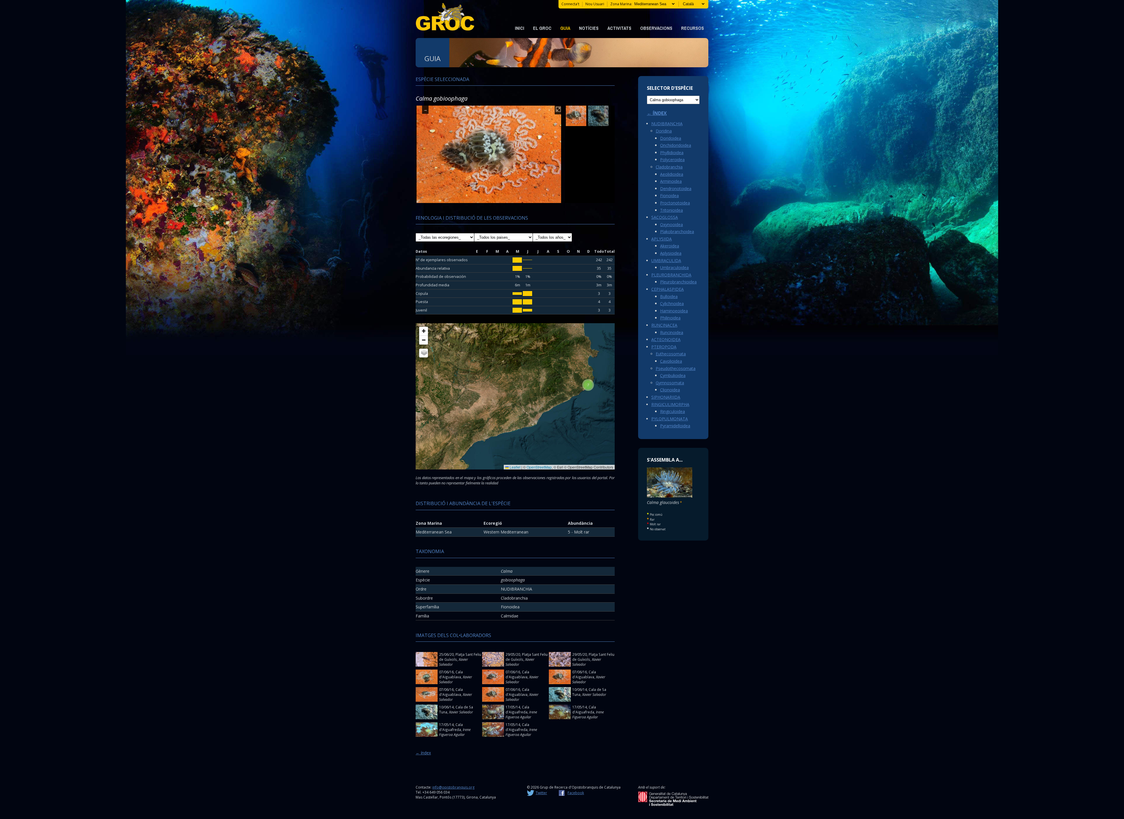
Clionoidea (670, 390)
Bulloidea (669, 296)
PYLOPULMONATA (669, 418)
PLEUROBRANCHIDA (671, 275)
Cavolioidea (671, 361)
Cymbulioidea (673, 375)
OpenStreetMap (539, 466)
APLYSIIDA (661, 239)
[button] (588, 385)
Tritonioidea (671, 210)
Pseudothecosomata (675, 368)
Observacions (656, 28)
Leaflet (514, 466)
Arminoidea (671, 181)
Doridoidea (670, 138)
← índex (423, 753)
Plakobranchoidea (677, 231)
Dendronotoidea (675, 188)
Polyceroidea (672, 159)
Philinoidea (670, 318)
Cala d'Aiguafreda (517, 709)
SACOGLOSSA (664, 217)
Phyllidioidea (671, 152)
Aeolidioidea (671, 174)
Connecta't (570, 3)
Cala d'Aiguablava (451, 674)
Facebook (576, 792)
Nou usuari (594, 3)
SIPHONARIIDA (665, 397)
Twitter (541, 792)
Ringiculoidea (672, 411)
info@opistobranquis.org (453, 787)
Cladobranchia (669, 167)
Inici (519, 28)
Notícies (589, 28)
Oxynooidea (671, 224)
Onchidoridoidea (675, 145)
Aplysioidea (670, 253)
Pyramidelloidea (675, 426)
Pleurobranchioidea (678, 282)
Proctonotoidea (675, 203)
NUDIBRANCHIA (667, 123)
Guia (565, 28)
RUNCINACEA (664, 325)
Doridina (664, 131)
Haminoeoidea (674, 311)
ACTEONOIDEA (666, 339)
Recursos (692, 28)
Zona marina (620, 3)
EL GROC (542, 28)
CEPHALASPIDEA (667, 289)
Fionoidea (669, 195)
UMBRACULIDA (666, 260)
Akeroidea (669, 246)
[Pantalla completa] (558, 110)
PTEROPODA (663, 347)
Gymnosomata (670, 383)
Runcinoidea (671, 332)
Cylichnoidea (672, 303)
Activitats (619, 28)
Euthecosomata (671, 354)
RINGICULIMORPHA (670, 404)
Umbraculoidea (674, 267)
